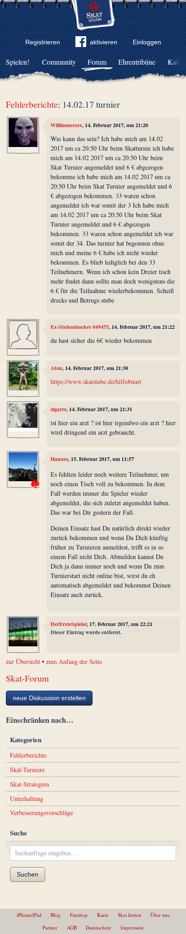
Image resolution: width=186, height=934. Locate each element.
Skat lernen (129, 914)
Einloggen (147, 42)
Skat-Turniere (27, 769)
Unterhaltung (26, 798)
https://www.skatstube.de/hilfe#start (96, 381)
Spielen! (17, 61)
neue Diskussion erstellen (49, 698)
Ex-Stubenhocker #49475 (80, 327)
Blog (55, 914)
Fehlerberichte (32, 104)
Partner (49, 927)
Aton (56, 368)
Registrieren (42, 42)
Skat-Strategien (29, 784)
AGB (72, 927)
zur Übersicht (23, 661)
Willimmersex (66, 125)
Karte (102, 914)
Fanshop (79, 914)
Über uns (159, 914)
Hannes (59, 459)
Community (59, 61)
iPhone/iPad (29, 914)
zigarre (58, 409)
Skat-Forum (27, 678)
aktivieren (103, 42)
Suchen (27, 874)
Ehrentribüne (136, 61)
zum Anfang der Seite (74, 661)
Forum (97, 61)
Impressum (132, 927)
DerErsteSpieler (69, 624)
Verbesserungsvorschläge (41, 812)
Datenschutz (98, 927)
